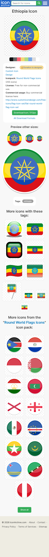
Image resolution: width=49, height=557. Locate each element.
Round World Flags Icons (28, 78)
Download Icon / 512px (25, 112)
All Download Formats (24, 118)
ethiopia (28, 201)
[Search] (39, 3)
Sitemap (43, 526)
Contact (41, 522)
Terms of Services (27, 526)
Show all (24, 509)
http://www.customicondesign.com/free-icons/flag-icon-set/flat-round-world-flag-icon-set (26, 103)
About (32, 522)
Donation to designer (32, 67)
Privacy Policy (9, 526)
